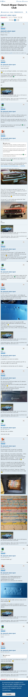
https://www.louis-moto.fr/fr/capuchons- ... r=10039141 (13, 165)
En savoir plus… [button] (7, 690)
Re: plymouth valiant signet (8, 64)
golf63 (2, 26)
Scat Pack (3, 60)
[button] (18, 20)
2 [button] (16, 20)
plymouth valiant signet (8, 15)
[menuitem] (3, 1)
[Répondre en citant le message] (24, 24)
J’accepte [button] (8, 694)
